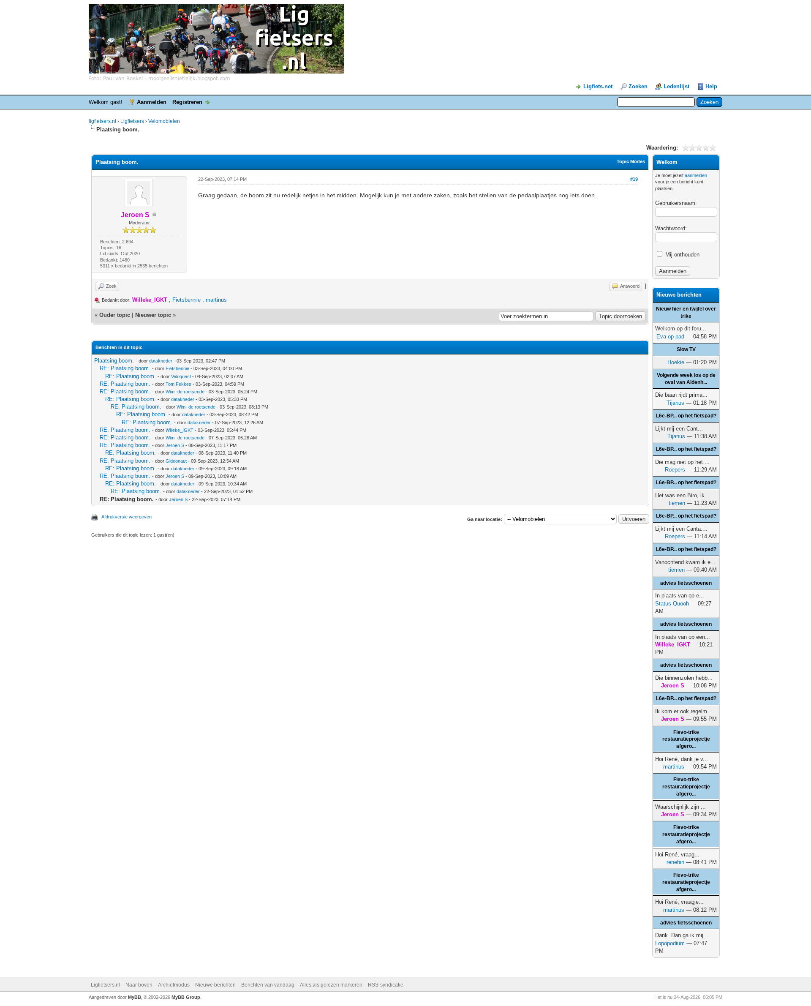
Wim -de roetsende (185, 391)
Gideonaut (176, 460)
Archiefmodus (174, 985)
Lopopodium (670, 943)
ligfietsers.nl (102, 121)
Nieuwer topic (153, 315)
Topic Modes (631, 161)
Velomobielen (164, 121)
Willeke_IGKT (179, 430)
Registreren (187, 102)
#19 (634, 179)
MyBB (134, 997)
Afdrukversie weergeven (126, 516)
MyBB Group (185, 997)
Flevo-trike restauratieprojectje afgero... (686, 739)
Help (711, 86)
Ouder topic (114, 315)
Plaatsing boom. (114, 360)
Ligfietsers (132, 121)
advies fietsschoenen (686, 583)
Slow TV (686, 349)
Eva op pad (670, 336)
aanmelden (696, 175)
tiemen (677, 503)
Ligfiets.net (597, 86)
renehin (675, 862)
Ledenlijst (676, 86)
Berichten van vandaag (267, 985)
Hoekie (675, 362)
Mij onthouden (681, 254)
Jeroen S (175, 445)
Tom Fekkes (178, 384)
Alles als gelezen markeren (331, 985)
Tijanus (675, 403)
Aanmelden (151, 102)
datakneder (160, 360)
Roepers (675, 469)
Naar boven (138, 985)
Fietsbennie (186, 300)
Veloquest (181, 376)
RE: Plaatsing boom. (125, 368)
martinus (216, 300)
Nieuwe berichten (215, 985)
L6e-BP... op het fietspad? (686, 416)
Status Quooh (672, 603)
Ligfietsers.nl (105, 985)
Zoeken (638, 86)
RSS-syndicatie (385, 985)
